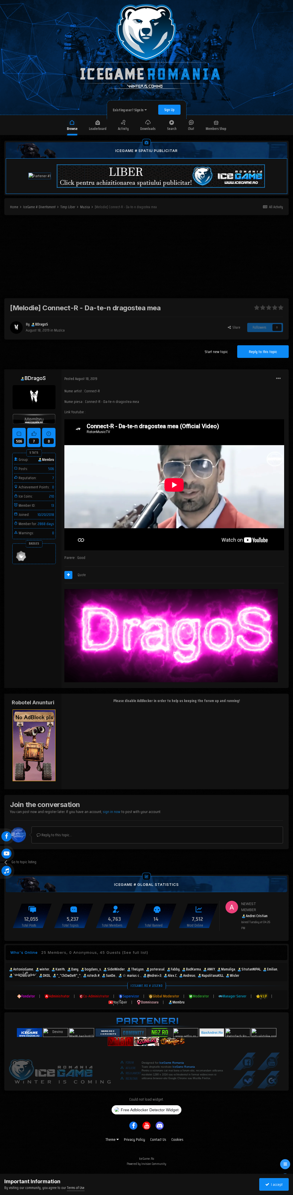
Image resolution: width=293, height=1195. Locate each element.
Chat (191, 129)
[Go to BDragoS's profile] (16, 327)
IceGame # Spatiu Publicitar (146, 150)
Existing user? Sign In (128, 110)
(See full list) (135, 952)
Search (172, 129)
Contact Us (158, 1139)
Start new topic (216, 351)
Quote (82, 575)
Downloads (148, 129)
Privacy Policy (134, 1139)
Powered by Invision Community (146, 1163)
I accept (276, 1184)
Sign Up (169, 110)
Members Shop (216, 129)
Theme (111, 1139)
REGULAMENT (133, 1073)
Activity (123, 129)
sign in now (111, 811)
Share (235, 327)
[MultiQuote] (68, 575)
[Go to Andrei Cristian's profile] (231, 907)
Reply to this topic (263, 351)
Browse (72, 129)
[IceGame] (60, 1070)
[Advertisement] (146, 258)
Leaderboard (97, 129)
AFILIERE (131, 1068)
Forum (130, 1062)
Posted (80, 379)
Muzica (59, 330)
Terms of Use (75, 1188)
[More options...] (278, 378)
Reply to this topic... (56, 835)
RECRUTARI (132, 1078)
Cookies (177, 1139)
